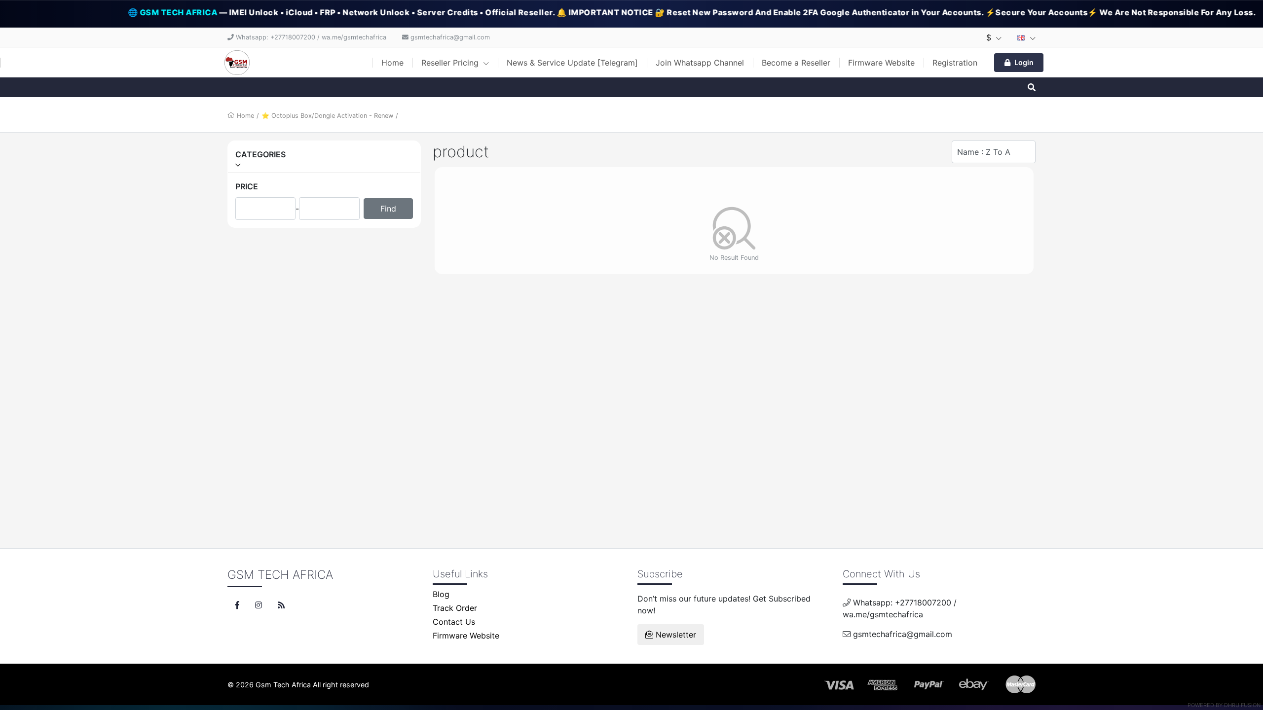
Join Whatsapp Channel (700, 63)
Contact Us (454, 622)
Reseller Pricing (451, 63)
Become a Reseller (796, 63)
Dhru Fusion (1242, 705)
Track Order (455, 608)
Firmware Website (881, 63)
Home (392, 63)
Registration (954, 63)
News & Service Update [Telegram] (572, 63)
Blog (441, 594)
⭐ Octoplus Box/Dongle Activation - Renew (327, 115)
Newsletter (674, 634)
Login (1024, 62)
